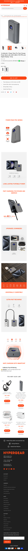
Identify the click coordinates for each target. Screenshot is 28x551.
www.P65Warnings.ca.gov (6, 370)
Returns (5, 480)
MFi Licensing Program (8, 527)
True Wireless (6, 508)
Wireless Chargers (7, 504)
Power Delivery (6, 502)
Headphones (6, 506)
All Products (6, 498)
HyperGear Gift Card (7, 510)
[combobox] (14, 8)
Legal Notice (6, 525)
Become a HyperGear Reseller (9, 489)
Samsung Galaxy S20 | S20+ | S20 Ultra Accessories (12, 15)
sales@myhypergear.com (8, 465)
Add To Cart (20, 405)
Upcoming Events (7, 493)
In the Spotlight (6, 491)
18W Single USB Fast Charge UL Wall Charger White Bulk (21, 423)
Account (17, 2)
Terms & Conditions (7, 521)
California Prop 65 (7, 529)
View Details (7, 403)
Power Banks (6, 500)
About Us (5, 485)
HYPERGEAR (15, 545)
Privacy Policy (6, 523)
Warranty (5, 519)
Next (25, 48)
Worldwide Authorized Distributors (10, 487)
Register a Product (7, 517)
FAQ (4, 515)
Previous (3, 48)
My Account (6, 476)
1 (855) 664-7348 (9, 460)
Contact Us (5, 478)
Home (2, 15)
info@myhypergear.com (7, 464)
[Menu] (26, 5)
